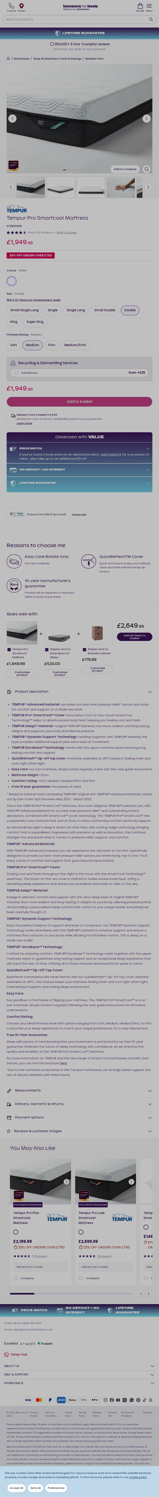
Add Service (29, 373)
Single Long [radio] (76, 310)
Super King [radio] (34, 322)
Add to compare (125, 169)
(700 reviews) (40, 1256)
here (63, 1063)
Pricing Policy (82, 1414)
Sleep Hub (19, 1355)
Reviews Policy (97, 1414)
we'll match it (111, 454)
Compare (27, 1278)
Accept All (16, 1488)
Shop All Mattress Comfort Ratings (57, 58)
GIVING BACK (14, 1383)
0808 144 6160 (31, 1323)
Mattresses (21, 58)
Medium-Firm (94, 58)
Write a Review (67, 232)
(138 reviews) (104, 1256)
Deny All (35, 1488)
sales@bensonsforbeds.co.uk (32, 1330)
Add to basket (79, 401)
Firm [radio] (51, 345)
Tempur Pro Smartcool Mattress (20, 653)
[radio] (12, 281)
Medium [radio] (32, 345)
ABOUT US (11, 1366)
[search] (151, 19)
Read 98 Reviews (40, 232)
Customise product (22, 673)
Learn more (24, 423)
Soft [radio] (13, 345)
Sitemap (147, 1412)
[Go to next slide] (146, 118)
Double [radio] (130, 310)
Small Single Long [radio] (24, 310)
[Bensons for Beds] (80, 7)
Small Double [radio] (104, 310)
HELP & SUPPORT (16, 1374)
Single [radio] (53, 310)
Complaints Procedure (127, 1414)
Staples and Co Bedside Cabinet (99, 651)
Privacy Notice (34, 1414)
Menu (149, 10)
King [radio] (13, 322)
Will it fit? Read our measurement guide (33, 300)
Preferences (56, 1488)
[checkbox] (16, 373)
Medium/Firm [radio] (75, 345)
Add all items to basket (135, 636)
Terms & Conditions (51, 1414)
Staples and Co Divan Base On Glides (60, 653)
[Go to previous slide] (12, 118)
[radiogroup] (79, 281)
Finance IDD (112, 1414)
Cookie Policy (68, 1414)
